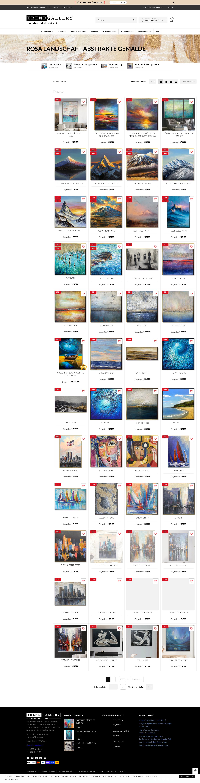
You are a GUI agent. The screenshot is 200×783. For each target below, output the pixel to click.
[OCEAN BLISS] (178, 404)
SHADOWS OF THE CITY (142, 278)
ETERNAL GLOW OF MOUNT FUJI (70, 183)
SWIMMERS (70, 278)
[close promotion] (173, 2)
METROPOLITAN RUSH (106, 613)
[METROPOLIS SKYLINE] (71, 594)
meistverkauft (188, 81)
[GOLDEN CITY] (71, 404)
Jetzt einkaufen (118, 2)
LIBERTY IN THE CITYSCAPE (106, 565)
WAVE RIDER (178, 470)
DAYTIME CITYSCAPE (142, 565)
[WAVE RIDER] (178, 451)
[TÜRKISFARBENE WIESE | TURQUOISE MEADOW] (178, 114)
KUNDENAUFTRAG (32, 7)
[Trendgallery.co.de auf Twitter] (32, 758)
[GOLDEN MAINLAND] (106, 499)
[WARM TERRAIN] (142, 354)
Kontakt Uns (111, 771)
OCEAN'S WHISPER (106, 373)
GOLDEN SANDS (70, 325)
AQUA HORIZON (106, 326)
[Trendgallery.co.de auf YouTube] (45, 758)
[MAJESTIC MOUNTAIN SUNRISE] (71, 212)
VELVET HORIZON (178, 278)
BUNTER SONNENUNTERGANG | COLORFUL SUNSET (106, 134)
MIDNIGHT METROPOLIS (142, 613)
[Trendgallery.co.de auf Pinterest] (36, 758)
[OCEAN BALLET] (106, 404)
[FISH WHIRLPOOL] (178, 354)
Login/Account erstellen (154, 7)
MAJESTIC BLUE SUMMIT (178, 231)
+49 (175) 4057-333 (154, 20)
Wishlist (170, 7)
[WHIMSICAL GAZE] (142, 451)
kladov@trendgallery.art (35, 745)
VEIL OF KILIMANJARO (106, 231)
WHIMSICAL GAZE (142, 470)
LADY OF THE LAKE (106, 278)
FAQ (101, 771)
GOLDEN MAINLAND (106, 518)
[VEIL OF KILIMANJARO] (106, 212)
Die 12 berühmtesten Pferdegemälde (153, 745)
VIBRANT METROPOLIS (70, 660)
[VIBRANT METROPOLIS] (71, 641)
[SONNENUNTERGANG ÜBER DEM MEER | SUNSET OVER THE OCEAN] (142, 114)
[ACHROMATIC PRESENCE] (106, 641)
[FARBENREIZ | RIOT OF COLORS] (69, 723)
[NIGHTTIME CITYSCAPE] (178, 546)
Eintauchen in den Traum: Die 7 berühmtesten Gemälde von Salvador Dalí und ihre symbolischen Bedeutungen (155, 739)
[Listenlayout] (175, 81)
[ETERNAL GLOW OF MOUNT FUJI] (71, 164)
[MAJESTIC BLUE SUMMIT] (178, 212)
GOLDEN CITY (70, 423)
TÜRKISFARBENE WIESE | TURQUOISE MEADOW (178, 134)
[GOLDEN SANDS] (71, 307)
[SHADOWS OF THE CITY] (142, 259)
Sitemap (123, 771)
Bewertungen (45, 7)
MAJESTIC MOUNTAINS (85, 743)
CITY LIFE (178, 518)
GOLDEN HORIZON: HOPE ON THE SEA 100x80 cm (70, 374)
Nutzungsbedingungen (87, 771)
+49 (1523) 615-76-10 (34, 749)
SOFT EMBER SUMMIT (142, 231)
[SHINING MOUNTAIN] (142, 164)
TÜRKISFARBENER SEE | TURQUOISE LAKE (70, 134)
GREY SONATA (142, 660)
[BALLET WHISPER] (106, 734)
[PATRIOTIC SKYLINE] (71, 451)
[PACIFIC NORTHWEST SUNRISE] (178, 164)
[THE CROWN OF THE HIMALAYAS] (106, 164)
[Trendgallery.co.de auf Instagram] (40, 758)
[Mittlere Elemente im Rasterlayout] (160, 81)
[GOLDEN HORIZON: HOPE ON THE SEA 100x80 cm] (71, 354)
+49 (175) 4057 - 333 (34, 752)
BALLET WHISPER (121, 731)
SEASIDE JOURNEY (70, 518)
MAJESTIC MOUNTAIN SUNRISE (70, 231)
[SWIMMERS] (71, 259)
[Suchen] (134, 20)
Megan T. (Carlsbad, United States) (152, 720)
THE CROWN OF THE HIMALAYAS (106, 183)
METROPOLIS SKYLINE (70, 612)
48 (151, 81)
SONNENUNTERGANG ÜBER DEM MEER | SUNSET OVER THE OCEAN (142, 134)
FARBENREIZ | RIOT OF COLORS (85, 721)
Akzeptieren (187, 777)
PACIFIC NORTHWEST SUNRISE (178, 183)
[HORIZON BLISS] (142, 404)
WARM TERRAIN (142, 373)
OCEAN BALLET (106, 423)
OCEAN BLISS (178, 423)
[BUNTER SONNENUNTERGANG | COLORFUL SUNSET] (106, 114)
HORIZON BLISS (142, 423)
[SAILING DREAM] (142, 499)
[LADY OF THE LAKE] (106, 259)
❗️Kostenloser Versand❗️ (89, 2)
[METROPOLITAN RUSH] (106, 594)
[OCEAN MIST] (142, 307)
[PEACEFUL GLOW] (178, 307)
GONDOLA (118, 720)
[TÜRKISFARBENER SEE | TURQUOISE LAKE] (71, 114)
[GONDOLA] (106, 723)
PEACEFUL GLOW (178, 326)
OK (123, 687)
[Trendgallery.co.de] (50, 19)
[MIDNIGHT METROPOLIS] (142, 594)
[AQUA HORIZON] (106, 307)
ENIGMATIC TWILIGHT (179, 660)
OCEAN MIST (142, 326)
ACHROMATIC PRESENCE (106, 660)
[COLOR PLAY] (106, 745)
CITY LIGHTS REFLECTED (70, 565)
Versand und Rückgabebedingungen (41, 771)
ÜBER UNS (56, 7)
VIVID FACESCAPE (106, 470)
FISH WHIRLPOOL (179, 373)
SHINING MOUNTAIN (142, 183)
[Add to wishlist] (83, 101)
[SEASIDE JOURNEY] (71, 499)
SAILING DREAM (142, 518)
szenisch (60, 92)
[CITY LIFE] (178, 499)
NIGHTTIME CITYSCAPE (178, 565)
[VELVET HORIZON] (178, 259)
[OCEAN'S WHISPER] (106, 354)
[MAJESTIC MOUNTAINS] (69, 746)
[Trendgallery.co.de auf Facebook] (28, 758)
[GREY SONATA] (142, 641)
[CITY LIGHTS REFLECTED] (71, 546)
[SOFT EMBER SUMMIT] (142, 212)
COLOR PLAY (118, 741)
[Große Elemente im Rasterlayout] (165, 81)
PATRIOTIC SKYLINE (70, 470)
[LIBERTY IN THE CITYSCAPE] (106, 546)
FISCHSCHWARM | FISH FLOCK (85, 732)
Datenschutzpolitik (66, 771)
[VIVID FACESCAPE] (106, 451)
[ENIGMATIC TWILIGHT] (178, 641)
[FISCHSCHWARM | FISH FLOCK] (69, 735)
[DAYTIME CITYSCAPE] (142, 546)
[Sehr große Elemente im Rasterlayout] (170, 81)
